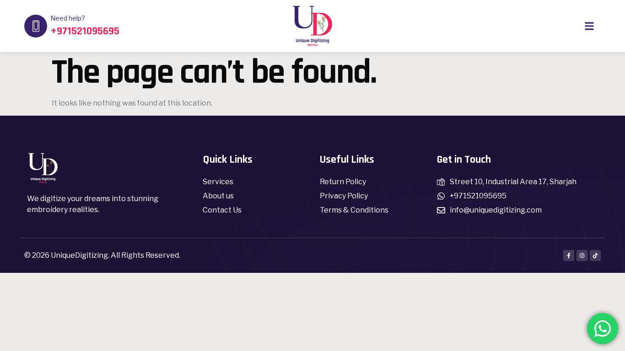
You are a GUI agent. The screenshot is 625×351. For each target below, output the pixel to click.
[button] (589, 26)
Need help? (67, 18)
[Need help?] (35, 26)
